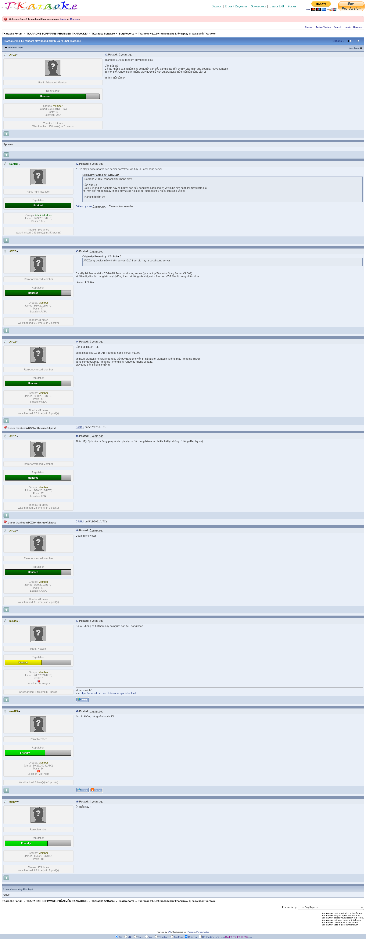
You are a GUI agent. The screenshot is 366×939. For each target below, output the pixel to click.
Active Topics (323, 27)
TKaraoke (191, 932)
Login (63, 19)
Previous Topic (15, 47)
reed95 (13, 711)
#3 (77, 251)
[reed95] (38, 731)
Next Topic (354, 48)
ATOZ (12, 54)
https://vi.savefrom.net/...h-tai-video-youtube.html (108, 693)
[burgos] (38, 640)
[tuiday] (38, 821)
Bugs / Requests (236, 6)
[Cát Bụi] (38, 183)
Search (217, 6)
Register (74, 19)
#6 (77, 530)
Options (337, 41)
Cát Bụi (13, 164)
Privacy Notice (202, 932)
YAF (169, 932)
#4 (77, 341)
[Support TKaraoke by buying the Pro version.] (351, 10)
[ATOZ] (53, 74)
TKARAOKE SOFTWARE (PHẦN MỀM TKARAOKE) (56, 33)
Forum (308, 27)
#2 (77, 163)
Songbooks (258, 6)
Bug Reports (126, 33)
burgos (13, 621)
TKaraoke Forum (12, 33)
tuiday (13, 801)
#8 (77, 711)
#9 (77, 801)
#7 (77, 620)
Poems (292, 6)
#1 (106, 54)
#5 (77, 436)
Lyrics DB (276, 6)
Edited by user (84, 206)
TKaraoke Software (103, 33)
